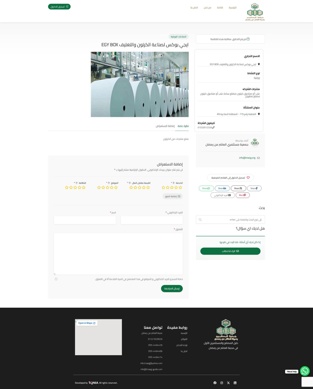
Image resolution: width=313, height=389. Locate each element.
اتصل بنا (194, 7)
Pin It (241, 195)
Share (253, 188)
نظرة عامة (183, 126)
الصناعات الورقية (178, 36)
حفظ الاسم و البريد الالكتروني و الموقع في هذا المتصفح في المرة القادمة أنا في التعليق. (139, 279)
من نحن (207, 7)
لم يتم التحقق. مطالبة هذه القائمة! (228, 39)
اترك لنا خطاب (229, 251)
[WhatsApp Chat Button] (305, 371)
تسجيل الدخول (58, 6)
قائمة (220, 7)
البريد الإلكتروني (174, 212)
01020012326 (206, 125)
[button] (24, 200)
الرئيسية (233, 7)
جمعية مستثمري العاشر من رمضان (227, 144)
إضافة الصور (171, 196)
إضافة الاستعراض (165, 126)
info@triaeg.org (247, 157)
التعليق (178, 229)
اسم (113, 212)
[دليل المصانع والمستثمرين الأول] (255, 11)
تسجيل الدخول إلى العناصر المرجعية (228, 178)
